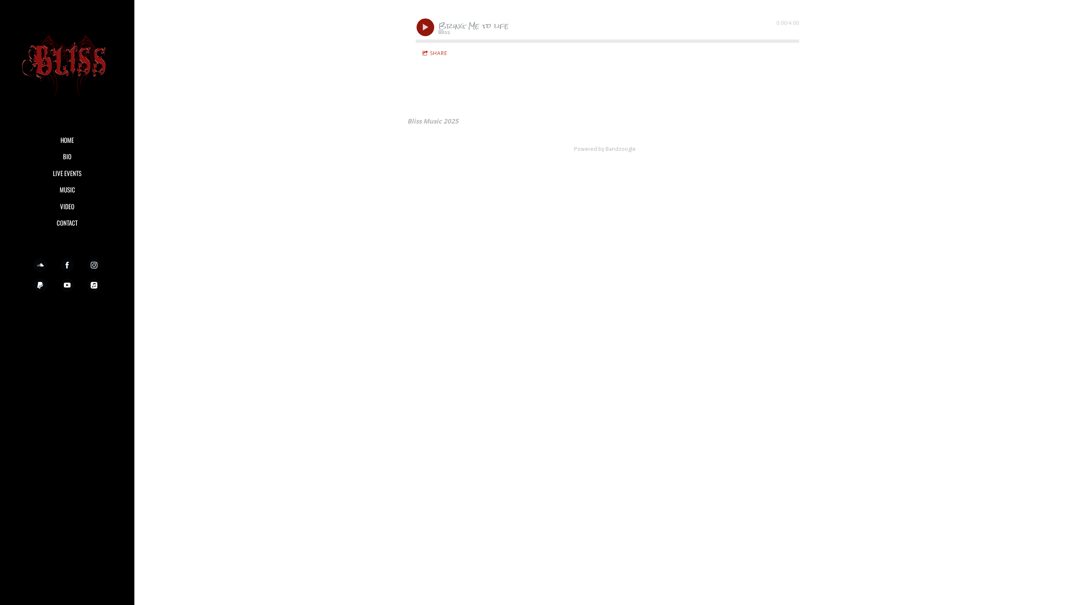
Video (67, 206)
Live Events (67, 173)
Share (438, 53)
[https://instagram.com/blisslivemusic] (94, 265)
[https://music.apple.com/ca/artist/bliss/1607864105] (94, 285)
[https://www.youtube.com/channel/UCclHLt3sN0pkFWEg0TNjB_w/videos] (67, 285)
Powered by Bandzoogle (605, 149)
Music (67, 189)
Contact (67, 222)
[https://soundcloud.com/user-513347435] (40, 265)
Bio (67, 156)
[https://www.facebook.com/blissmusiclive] (67, 265)
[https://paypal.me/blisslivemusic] (40, 285)
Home (67, 140)
